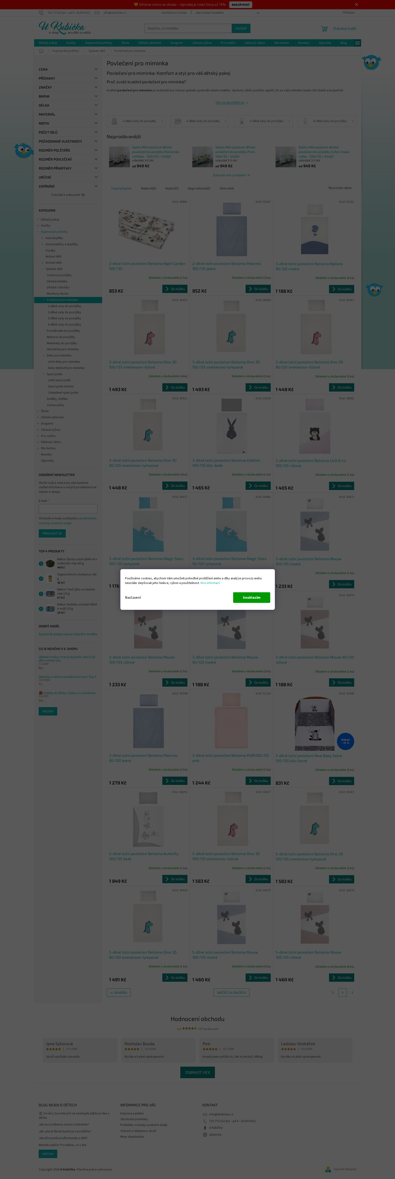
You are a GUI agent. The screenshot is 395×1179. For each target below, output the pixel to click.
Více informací (210, 583)
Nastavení (133, 597)
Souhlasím (252, 597)
